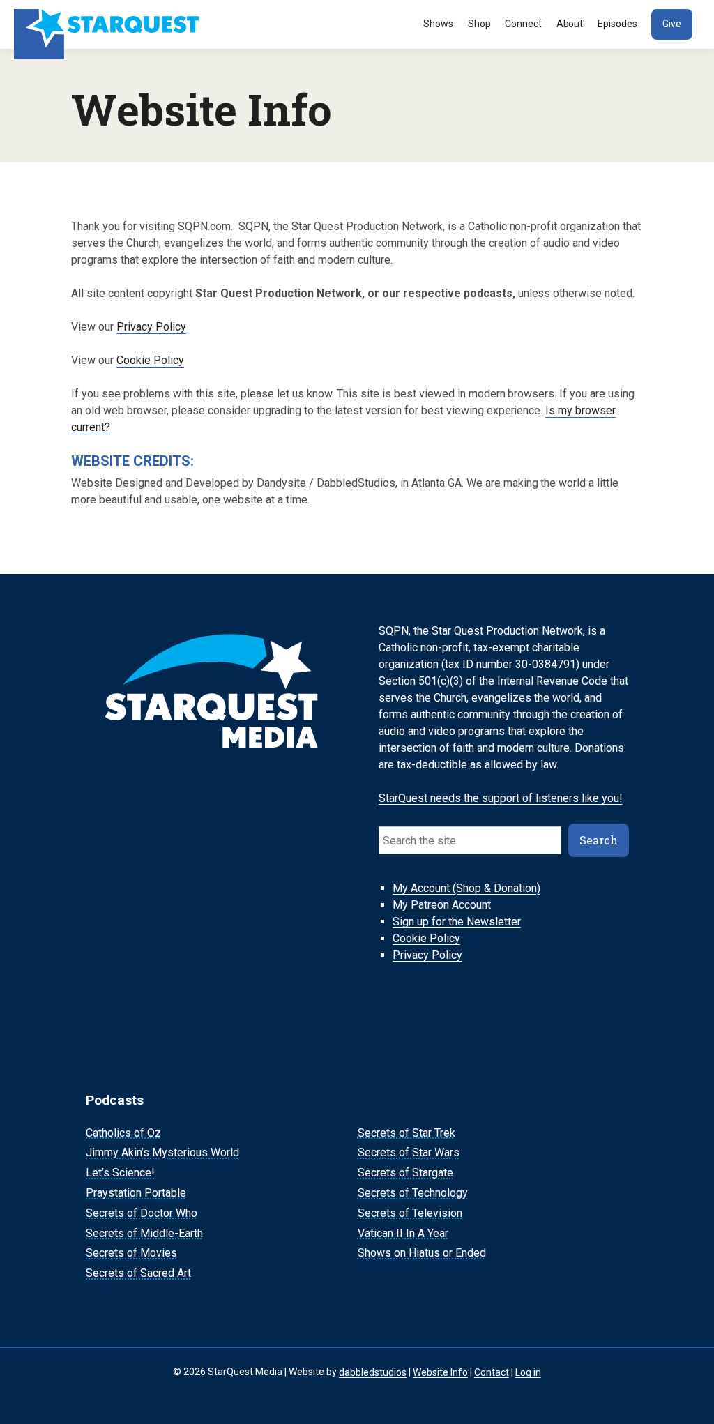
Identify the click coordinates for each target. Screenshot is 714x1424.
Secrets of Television (410, 1213)
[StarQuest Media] (108, 24)
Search (598, 840)
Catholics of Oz (123, 1132)
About (570, 23)
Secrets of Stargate (405, 1172)
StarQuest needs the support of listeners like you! (501, 798)
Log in (528, 1371)
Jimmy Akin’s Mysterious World (162, 1153)
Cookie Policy (150, 360)
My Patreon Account (442, 904)
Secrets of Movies (131, 1253)
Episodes (617, 23)
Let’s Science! (120, 1172)
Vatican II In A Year (403, 1233)
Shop (479, 23)
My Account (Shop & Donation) (466, 888)
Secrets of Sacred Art (138, 1273)
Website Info (440, 1371)
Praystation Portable (136, 1192)
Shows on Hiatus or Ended (422, 1253)
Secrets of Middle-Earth (144, 1233)
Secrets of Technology (413, 1192)
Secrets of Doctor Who (141, 1213)
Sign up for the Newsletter (457, 921)
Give (671, 23)
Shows (438, 23)
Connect (523, 23)
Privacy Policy (151, 326)
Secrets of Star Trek (406, 1132)
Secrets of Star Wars (408, 1153)
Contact (491, 1371)
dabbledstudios (373, 1371)
